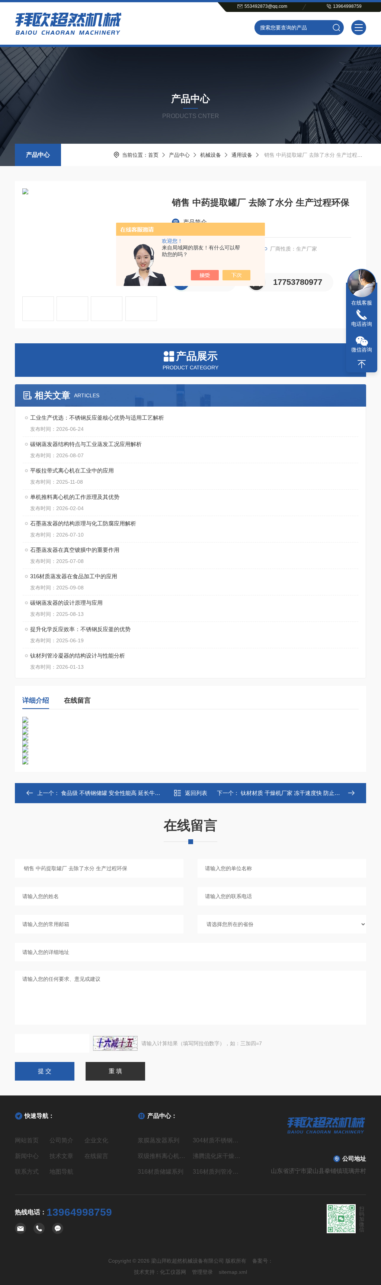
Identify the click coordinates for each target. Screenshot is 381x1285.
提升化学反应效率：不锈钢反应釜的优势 (80, 629)
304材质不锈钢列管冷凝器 (218, 1140)
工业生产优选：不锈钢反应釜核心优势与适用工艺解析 (97, 417)
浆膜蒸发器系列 (158, 1140)
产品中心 (38, 155)
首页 (153, 155)
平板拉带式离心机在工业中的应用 (72, 470)
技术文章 (61, 1156)
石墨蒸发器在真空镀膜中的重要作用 (74, 550)
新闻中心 (27, 1156)
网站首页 (27, 1140)
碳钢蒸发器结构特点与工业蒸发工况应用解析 (86, 444)
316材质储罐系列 (160, 1171)
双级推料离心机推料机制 (163, 1156)
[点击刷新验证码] (115, 1043)
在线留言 (77, 700)
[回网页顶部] (362, 364)
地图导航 (61, 1171)
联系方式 (27, 1171)
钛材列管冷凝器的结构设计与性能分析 (77, 655)
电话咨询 (361, 324)
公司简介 (61, 1140)
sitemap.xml (233, 1272)
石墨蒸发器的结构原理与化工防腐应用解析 (83, 523)
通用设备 (241, 155)
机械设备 (210, 155)
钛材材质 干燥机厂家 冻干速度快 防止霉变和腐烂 (300, 793)
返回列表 (196, 793)
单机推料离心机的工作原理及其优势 (74, 497)
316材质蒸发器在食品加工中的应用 (73, 576)
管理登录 (202, 1272)
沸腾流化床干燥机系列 (218, 1156)
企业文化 (96, 1140)
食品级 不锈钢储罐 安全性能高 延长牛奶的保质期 (121, 793)
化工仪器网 (173, 1272)
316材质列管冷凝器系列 (218, 1171)
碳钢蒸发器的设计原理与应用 (66, 602)
